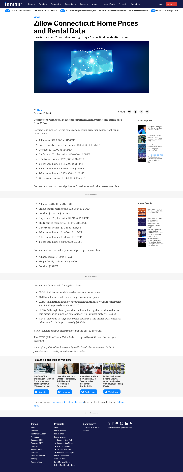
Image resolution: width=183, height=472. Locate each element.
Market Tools (109, 4)
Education (69, 4)
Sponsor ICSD (37, 440)
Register (43, 392)
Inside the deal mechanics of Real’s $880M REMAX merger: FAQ (155, 147)
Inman (40, 110)
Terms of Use (36, 462)
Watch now (90, 392)
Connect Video (60, 459)
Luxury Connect (63, 446)
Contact (34, 431)
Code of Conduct (38, 456)
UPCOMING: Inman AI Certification (112, 11)
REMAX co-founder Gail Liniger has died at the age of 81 (155, 128)
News (30, 4)
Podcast (122, 4)
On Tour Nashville (64, 449)
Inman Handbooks (61, 456)
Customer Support (38, 434)
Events (42, 4)
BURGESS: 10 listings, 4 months (168, 11)
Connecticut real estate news (67, 402)
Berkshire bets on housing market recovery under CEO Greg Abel (155, 138)
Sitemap (34, 446)
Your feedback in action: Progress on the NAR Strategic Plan (155, 159)
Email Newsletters (62, 462)
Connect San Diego (65, 443)
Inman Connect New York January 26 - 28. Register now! (155, 210)
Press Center (36, 449)
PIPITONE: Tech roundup (138, 11)
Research (55, 4)
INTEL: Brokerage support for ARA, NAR (81, 11)
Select (57, 427)
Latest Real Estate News (64, 465)
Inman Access (60, 431)
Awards (83, 4)
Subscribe (171, 4)
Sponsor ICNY (37, 443)
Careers (34, 452)
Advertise (35, 437)
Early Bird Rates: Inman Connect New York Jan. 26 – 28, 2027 (34, 11)
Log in (161, 4)
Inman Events (60, 437)
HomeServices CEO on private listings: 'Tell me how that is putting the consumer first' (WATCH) (156, 242)
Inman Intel (59, 434)
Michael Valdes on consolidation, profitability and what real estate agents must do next (155, 233)
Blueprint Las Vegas (65, 452)
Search (134, 4)
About (95, 4)
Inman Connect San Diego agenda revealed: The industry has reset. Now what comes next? (155, 223)
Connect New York (64, 440)
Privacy (34, 459)
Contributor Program (91, 427)
